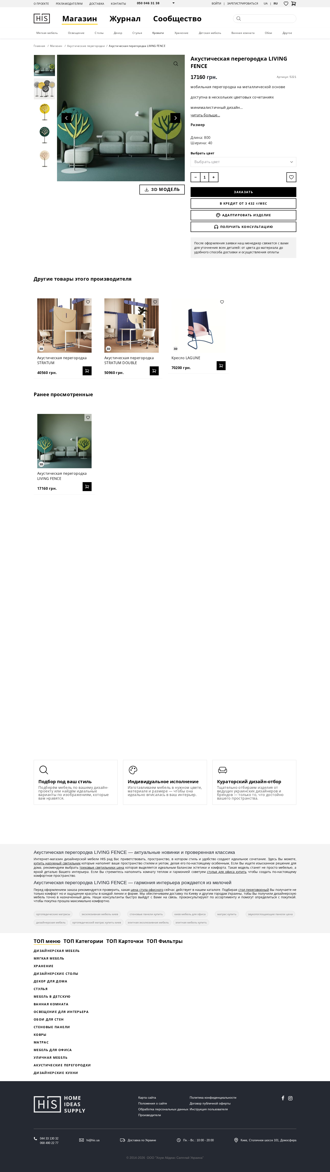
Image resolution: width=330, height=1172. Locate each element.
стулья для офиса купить (227, 872)
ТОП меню (47, 941)
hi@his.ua (92, 1140)
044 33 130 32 (49, 1138)
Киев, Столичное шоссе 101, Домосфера (268, 1140)
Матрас (41, 1042)
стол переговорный (253, 890)
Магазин (79, 18)
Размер (198, 124)
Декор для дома (50, 981)
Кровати (158, 33)
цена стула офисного (147, 890)
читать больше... (205, 115)
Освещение (76, 33)
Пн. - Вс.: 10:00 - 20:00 (198, 1140)
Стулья (137, 33)
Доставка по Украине (142, 1140)
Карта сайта (147, 1097)
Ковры (40, 1034)
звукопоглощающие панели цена (270, 914)
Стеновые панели (52, 1027)
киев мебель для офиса (190, 914)
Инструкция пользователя (209, 1109)
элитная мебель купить (191, 922)
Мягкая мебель (47, 33)
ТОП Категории (83, 941)
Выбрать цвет (202, 153)
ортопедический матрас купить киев (96, 922)
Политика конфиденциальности (213, 1097)
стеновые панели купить (146, 914)
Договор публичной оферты (210, 1103)
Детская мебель (210, 33)
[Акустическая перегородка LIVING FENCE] (64, 441)
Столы (99, 33)
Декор (118, 33)
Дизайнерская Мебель (57, 951)
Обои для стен (49, 1019)
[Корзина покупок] (293, 4)
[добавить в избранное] (291, 177)
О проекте (41, 4)
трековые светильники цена (101, 867)
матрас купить (226, 914)
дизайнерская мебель (51, 922)
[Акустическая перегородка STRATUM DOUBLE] (131, 325)
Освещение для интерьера (61, 1012)
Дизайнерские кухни (56, 1073)
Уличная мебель (51, 1057)
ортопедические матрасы (53, 914)
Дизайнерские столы (56, 973)
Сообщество (177, 18)
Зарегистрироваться (242, 3)
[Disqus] (165, 556)
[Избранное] (286, 3)
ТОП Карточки (124, 941)
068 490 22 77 (49, 1143)
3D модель (165, 189)
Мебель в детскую (52, 996)
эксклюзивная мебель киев (100, 914)
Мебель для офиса (53, 1050)
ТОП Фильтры (165, 941)
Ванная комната (243, 33)
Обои (268, 33)
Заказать (243, 192)
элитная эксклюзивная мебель (148, 922)
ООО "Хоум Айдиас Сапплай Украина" (175, 1157)
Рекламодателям (69, 4)
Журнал (125, 18)
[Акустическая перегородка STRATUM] (64, 325)
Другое (287, 33)
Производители (149, 1115)
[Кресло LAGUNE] (199, 325)
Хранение (182, 33)
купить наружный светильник (57, 863)
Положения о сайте (152, 1103)
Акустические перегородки (62, 1065)
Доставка (96, 4)
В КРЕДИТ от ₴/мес (243, 203)
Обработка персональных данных (163, 1109)
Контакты (118, 4)
